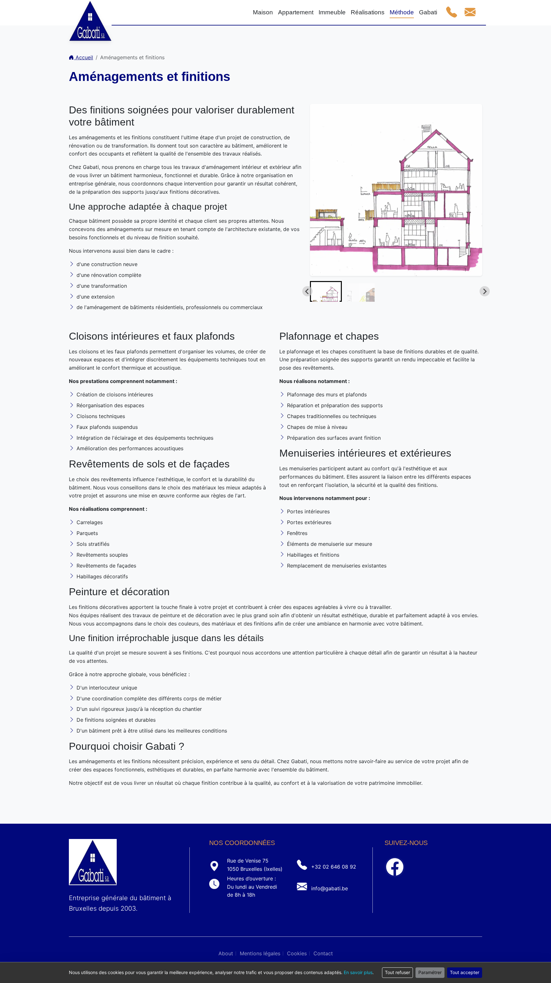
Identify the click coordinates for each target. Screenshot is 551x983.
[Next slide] (485, 291)
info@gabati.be (329, 888)
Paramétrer (430, 972)
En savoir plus (358, 972)
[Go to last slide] (307, 291)
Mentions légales (260, 953)
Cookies (297, 953)
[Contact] (470, 12)
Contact (323, 953)
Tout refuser (397, 972)
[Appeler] (451, 12)
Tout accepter (464, 972)
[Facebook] (395, 867)
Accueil (83, 57)
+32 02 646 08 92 (333, 867)
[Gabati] (90, 12)
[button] (326, 291)
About (225, 953)
